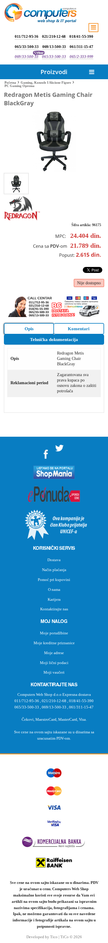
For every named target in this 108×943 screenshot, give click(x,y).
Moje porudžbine (54, 633)
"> (46, 452)
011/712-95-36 (26, 36)
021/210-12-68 (54, 36)
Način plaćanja (54, 569)
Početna (10, 82)
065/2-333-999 (81, 56)
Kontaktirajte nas (54, 609)
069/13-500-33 (54, 46)
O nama (54, 589)
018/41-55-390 (81, 36)
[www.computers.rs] (40, 14)
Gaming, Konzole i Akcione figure (46, 82)
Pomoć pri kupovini (54, 579)
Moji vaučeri (54, 672)
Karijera (54, 599)
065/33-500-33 (26, 46)
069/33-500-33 (26, 56)
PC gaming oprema (19, 86)
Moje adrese (54, 653)
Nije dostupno (89, 283)
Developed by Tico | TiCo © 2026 (54, 937)
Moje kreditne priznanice (54, 643)
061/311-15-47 (81, 46)
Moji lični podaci (54, 662)
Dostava (54, 560)
